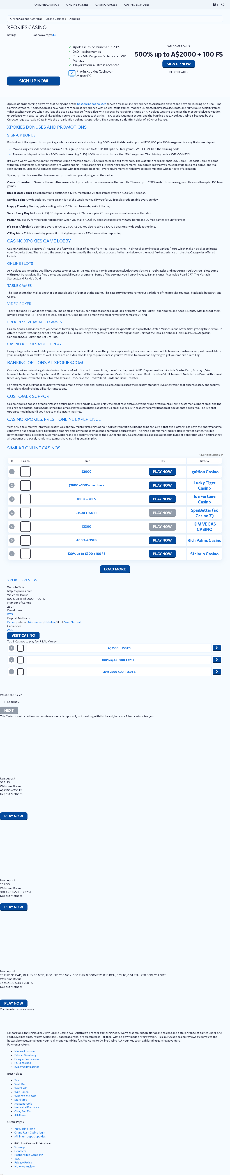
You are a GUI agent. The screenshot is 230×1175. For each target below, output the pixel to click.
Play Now (162, 471)
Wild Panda (21, 1091)
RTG (10, 614)
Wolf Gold (20, 1088)
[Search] (223, 4)
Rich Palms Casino (204, 540)
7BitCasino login (24, 1128)
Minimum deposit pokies (30, 1136)
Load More (115, 569)
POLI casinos (22, 1062)
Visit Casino (23, 635)
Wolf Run (20, 1084)
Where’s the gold (25, 1095)
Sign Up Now (33, 80)
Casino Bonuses (137, 4)
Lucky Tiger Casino (204, 485)
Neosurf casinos (24, 1051)
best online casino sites (91, 103)
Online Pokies (77, 4)
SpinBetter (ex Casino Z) (204, 513)
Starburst (20, 1099)
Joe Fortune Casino (204, 499)
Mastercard (35, 622)
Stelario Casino (204, 553)
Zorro (18, 1080)
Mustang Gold (23, 1103)
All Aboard (21, 1115)
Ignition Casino (204, 471)
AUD (10, 629)
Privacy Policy (23, 1162)
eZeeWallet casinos (26, 1066)
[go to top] (1, 1174)
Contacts (20, 1151)
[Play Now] (217, 647)
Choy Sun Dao (23, 1111)
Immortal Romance (26, 1107)
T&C (17, 1158)
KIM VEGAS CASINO (204, 526)
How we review (24, 1166)
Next (9, 710)
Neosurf (76, 622)
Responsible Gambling (28, 1154)
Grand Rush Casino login (29, 1132)
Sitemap (19, 1147)
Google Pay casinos (26, 1059)
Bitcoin (11, 622)
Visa (66, 622)
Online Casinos (46, 4)
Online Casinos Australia (25, 18)
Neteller (49, 622)
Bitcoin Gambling (25, 1055)
